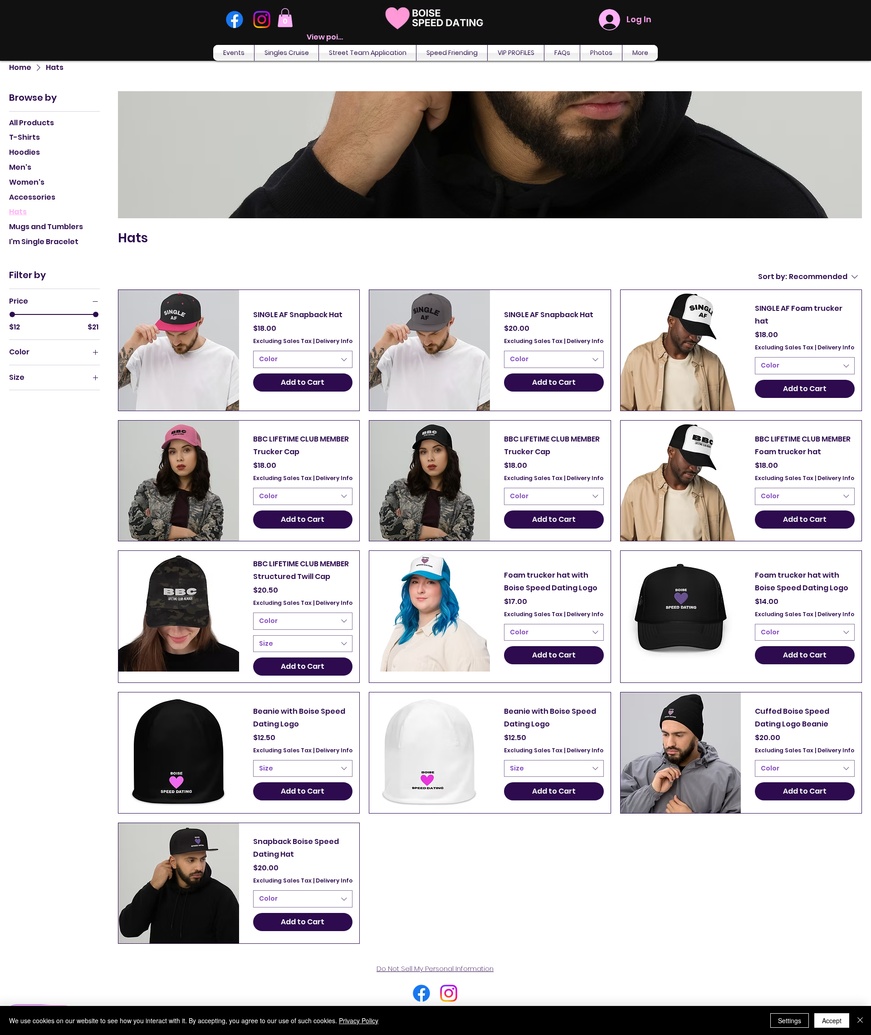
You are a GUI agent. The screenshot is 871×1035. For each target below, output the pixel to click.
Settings (789, 1020)
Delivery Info (334, 341)
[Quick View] (178, 350)
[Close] (860, 1020)
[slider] (12, 314)
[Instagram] (261, 19)
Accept (832, 1020)
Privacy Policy (358, 1020)
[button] (285, 17)
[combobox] (303, 359)
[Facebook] (234, 19)
